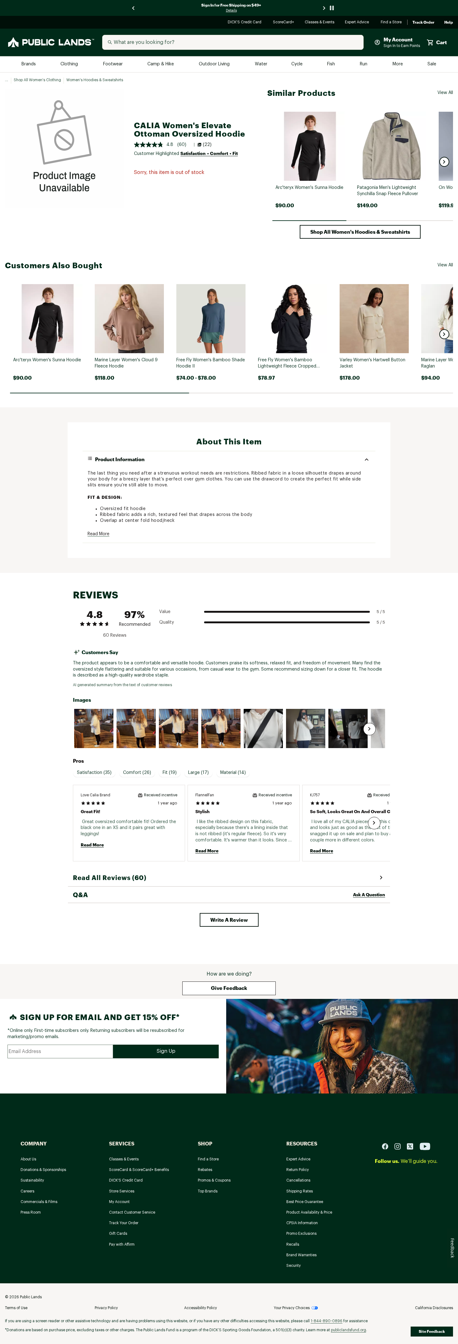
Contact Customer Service (132, 1212)
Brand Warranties (301, 1255)
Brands (29, 64)
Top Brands (207, 1191)
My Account (119, 1202)
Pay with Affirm (122, 1244)
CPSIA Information (302, 1223)
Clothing (69, 64)
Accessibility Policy (200, 1308)
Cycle (297, 64)
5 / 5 (381, 612)
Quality (166, 622)
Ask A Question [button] (369, 894)
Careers (27, 1191)
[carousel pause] (332, 7)
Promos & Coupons (214, 1180)
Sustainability (32, 1180)
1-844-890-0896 (326, 1321)
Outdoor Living (215, 64)
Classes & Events (320, 22)
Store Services (121, 1191)
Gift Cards (118, 1233)
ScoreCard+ (284, 22)
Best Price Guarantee (304, 1202)
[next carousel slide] (324, 7)
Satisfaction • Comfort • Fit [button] (209, 153)
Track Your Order (123, 1223)
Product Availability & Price (309, 1212)
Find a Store (391, 22)
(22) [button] (207, 145)
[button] (444, 162)
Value (164, 612)
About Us (28, 1159)
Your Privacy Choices (292, 1308)
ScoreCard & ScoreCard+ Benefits (139, 1170)
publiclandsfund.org (348, 1330)
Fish (331, 64)
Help (448, 22)
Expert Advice (358, 22)
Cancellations (298, 1180)
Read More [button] (98, 534)
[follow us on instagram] (400, 1146)
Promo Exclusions (301, 1233)
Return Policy (297, 1170)
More (398, 64)
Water (261, 64)
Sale (432, 64)
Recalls (292, 1244)
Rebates (205, 1170)
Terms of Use (16, 1308)
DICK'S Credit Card (245, 22)
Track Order (423, 22)
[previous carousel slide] (133, 7)
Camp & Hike (161, 64)
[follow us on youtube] (425, 1146)
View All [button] (445, 93)
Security (293, 1265)
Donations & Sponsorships (43, 1170)
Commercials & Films (39, 1202)
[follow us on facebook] (387, 1146)
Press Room (31, 1212)
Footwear (113, 64)
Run (364, 64)
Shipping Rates (299, 1191)
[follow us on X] (412, 1146)
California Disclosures (434, 1308)
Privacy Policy (106, 1308)
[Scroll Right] (369, 729)
